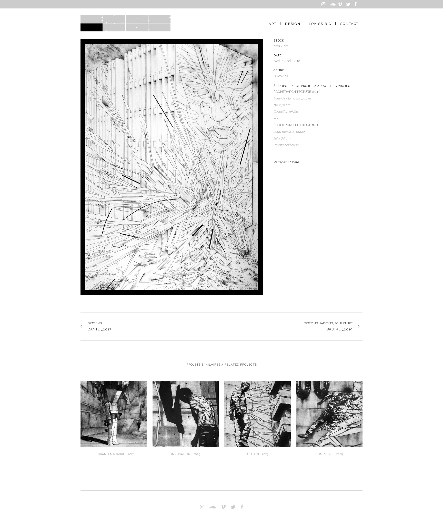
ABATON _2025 (257, 454)
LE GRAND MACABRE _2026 (114, 454)
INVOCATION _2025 (185, 454)
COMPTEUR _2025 (329, 454)
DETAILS (114, 413)
